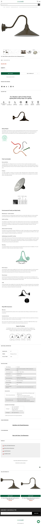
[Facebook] (2, 87)
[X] (9, 87)
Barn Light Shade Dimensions (9, 445)
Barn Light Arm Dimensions (9, 448)
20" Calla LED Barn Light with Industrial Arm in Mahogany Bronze (31, 498)
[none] (20, 28)
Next (39, 52)
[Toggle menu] (1, 1)
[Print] (6, 87)
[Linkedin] (11, 87)
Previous (2, 52)
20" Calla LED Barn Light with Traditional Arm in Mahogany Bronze (10, 498)
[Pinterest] (13, 87)
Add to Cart (10, 495)
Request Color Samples (5, 81)
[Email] (4, 87)
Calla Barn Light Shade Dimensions (20, 425)
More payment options (10, 76)
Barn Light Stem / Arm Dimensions (20, 435)
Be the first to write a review (20, 462)
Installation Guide (7, 453)
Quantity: (3, 67)
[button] (30, 73)
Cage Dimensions (7, 450)
